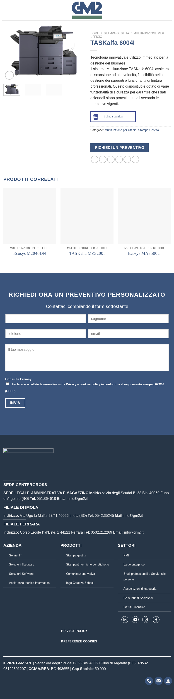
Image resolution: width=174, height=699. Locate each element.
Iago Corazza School (80, 582)
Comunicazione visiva (80, 573)
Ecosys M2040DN (29, 253)
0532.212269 (101, 532)
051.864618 (46, 499)
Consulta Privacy (18, 379)
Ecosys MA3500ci (144, 253)
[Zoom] (9, 75)
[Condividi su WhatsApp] (94, 159)
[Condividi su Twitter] (111, 159)
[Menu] (5, 10)
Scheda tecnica (113, 116)
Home (94, 33)
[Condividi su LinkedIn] (135, 159)
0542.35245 (104, 516)
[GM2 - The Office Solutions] (87, 10)
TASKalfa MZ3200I (87, 253)
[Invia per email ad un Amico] (119, 159)
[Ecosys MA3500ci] (144, 216)
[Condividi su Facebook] (102, 159)
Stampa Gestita (116, 33)
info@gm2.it (78, 499)
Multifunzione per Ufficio (120, 130)
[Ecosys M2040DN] (29, 216)
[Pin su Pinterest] (127, 159)
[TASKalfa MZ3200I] (86, 216)
